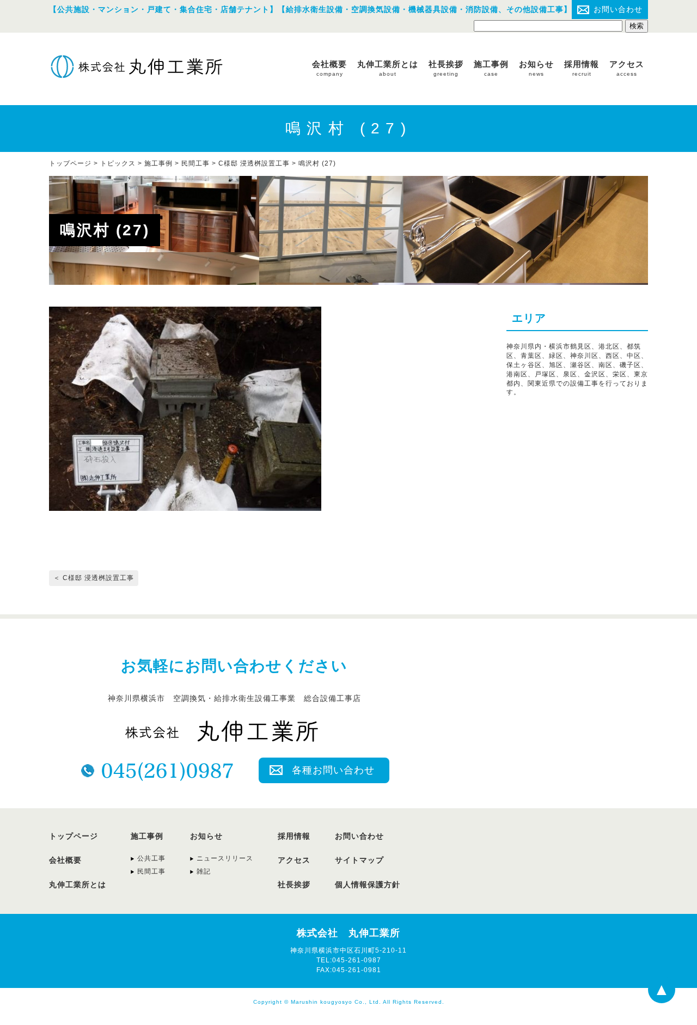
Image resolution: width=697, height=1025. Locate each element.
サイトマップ (359, 860)
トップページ (73, 836)
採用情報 (581, 68)
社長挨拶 (446, 68)
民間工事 (195, 163)
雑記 (204, 871)
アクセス (626, 68)
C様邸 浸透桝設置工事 (254, 163)
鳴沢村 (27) (317, 163)
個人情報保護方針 (367, 884)
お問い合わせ (618, 9)
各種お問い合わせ (333, 770)
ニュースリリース (225, 858)
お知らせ (536, 68)
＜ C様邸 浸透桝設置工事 (93, 578)
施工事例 (491, 68)
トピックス (118, 163)
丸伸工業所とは (387, 68)
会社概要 (329, 68)
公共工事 (151, 858)
